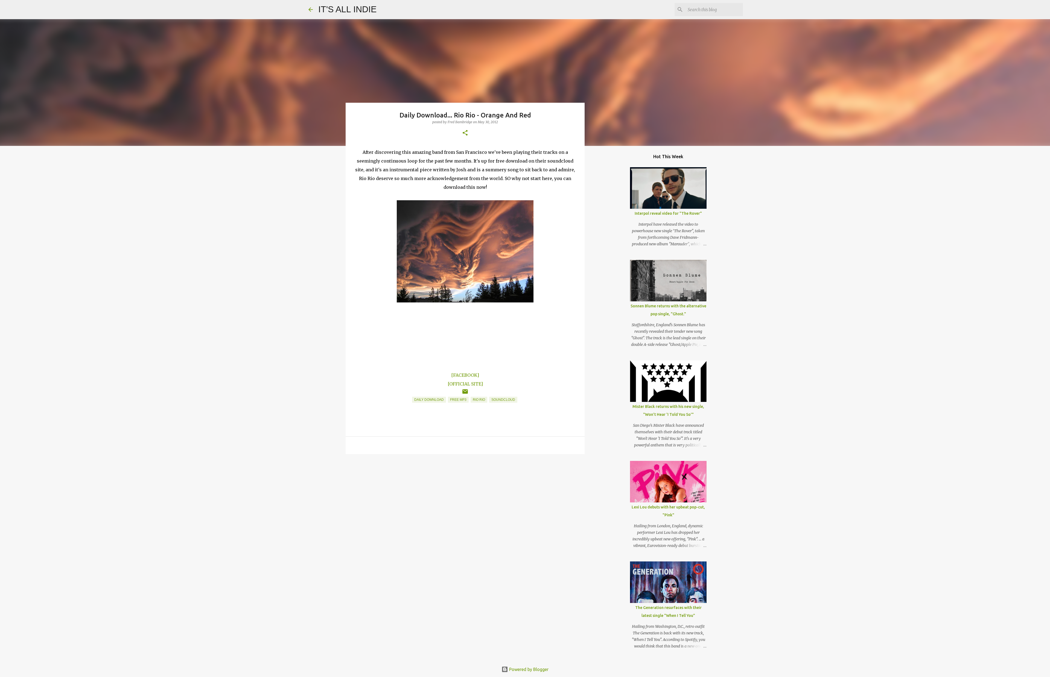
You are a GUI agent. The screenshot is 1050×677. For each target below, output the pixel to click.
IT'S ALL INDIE (347, 9)
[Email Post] (465, 394)
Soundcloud (503, 400)
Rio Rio (479, 400)
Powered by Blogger (528, 669)
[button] (465, 133)
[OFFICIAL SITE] (465, 384)
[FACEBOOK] (465, 375)
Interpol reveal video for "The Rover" (668, 213)
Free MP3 (458, 400)
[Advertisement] (465, 500)
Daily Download (429, 400)
